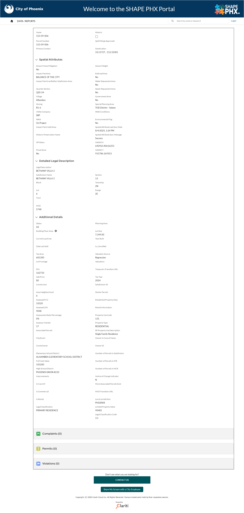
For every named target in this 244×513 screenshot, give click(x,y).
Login (233, 20)
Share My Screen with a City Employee (122, 489)
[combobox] (203, 21)
